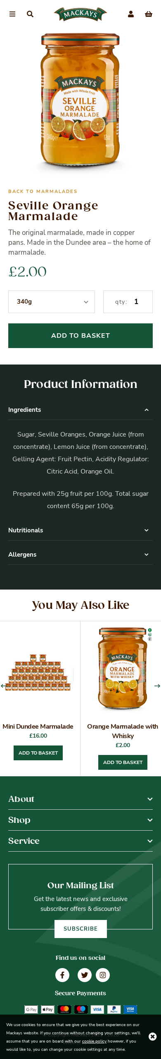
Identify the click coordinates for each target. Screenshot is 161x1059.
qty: (121, 302)
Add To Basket (80, 335)
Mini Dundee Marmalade (37, 726)
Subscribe (81, 929)
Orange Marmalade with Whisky (122, 731)
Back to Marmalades (43, 191)
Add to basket (38, 753)
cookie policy (94, 1041)
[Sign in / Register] (131, 14)
